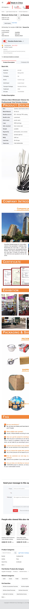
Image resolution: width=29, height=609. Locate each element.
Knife (4, 578)
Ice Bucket (18, 562)
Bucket (3, 556)
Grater (10, 578)
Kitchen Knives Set (23, 590)
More (3, 565)
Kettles (3, 559)
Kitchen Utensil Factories (9, 590)
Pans (17, 559)
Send (15, 510)
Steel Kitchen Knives (22, 594)
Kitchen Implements (23, 11)
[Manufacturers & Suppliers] (14, 2)
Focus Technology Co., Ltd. (20, 602)
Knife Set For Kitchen (8, 594)
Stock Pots (4, 562)
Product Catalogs (24, 553)
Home (3, 11)
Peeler (17, 578)
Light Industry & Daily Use (11, 11)
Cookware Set (19, 556)
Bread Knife (25, 578)
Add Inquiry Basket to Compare (11, 56)
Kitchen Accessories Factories (10, 586)
